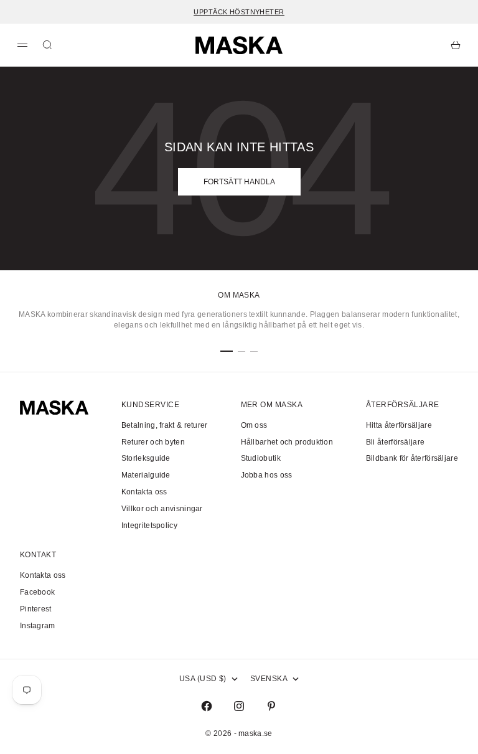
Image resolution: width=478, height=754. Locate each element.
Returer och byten (153, 442)
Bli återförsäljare (395, 442)
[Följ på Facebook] (206, 706)
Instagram (37, 625)
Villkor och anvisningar (162, 508)
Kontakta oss (144, 492)
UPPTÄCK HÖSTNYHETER (239, 12)
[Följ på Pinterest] (271, 706)
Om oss (254, 425)
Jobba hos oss (267, 475)
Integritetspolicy (149, 525)
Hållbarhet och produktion (287, 442)
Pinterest (36, 609)
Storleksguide (146, 458)
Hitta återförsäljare (399, 425)
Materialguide (146, 475)
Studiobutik (261, 458)
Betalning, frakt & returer (164, 425)
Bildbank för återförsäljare (412, 458)
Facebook (37, 592)
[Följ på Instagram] (239, 706)
